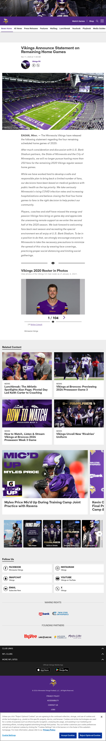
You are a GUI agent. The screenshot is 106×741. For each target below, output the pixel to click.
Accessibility (53, 700)
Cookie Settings (9, 735)
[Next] (64, 317)
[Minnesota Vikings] (53, 682)
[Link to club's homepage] (5, 20)
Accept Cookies (68, 735)
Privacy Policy (53, 696)
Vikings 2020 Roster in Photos (44, 270)
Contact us (53, 705)
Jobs (53, 709)
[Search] (97, 21)
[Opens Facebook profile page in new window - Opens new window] (33, 65)
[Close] (102, 717)
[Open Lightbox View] (53, 307)
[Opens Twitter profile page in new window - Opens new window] (38, 65)
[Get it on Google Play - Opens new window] (62, 671)
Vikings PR (36, 61)
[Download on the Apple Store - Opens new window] (43, 670)
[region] (53, 726)
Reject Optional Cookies (90, 735)
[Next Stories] (99, 533)
